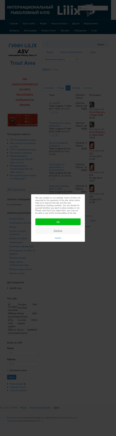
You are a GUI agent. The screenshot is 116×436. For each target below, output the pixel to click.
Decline (58, 231)
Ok (58, 222)
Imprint (58, 238)
